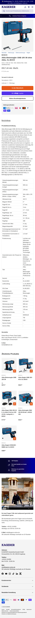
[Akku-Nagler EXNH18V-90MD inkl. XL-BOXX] (9, 433)
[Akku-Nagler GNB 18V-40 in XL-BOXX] (25, 365)
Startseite (4, 52)
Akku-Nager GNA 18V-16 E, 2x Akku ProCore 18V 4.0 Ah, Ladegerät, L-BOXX (9, 413)
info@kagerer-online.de (8, 567)
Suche (3, 609)
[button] (29, 7)
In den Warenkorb (17, 88)
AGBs (23, 609)
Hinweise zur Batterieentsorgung (9, 614)
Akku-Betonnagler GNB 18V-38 (9, 378)
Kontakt (7, 609)
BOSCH (4, 55)
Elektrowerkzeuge (20, 52)
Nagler (28, 52)
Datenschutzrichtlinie (14, 611)
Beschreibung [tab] (6, 120)
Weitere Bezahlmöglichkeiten (17, 98)
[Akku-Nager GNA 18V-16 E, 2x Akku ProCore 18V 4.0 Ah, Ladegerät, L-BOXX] (9, 398)
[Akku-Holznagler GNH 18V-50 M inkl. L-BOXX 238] (25, 398)
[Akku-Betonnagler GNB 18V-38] (9, 365)
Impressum (29, 609)
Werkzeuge (11, 52)
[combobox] (17, 11)
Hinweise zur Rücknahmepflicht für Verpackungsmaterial (14, 612)
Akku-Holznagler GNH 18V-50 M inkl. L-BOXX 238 (25, 412)
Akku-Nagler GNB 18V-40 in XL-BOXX (25, 378)
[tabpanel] (17, 235)
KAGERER (7, 606)
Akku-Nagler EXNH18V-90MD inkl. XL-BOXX (9, 446)
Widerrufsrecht (5, 611)
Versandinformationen (16, 609)
